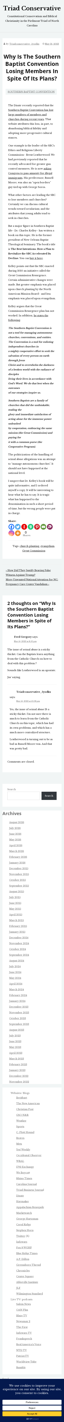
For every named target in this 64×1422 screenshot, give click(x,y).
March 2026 (16, 851)
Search (11, 789)
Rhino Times (24, 1178)
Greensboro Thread (28, 1264)
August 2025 (16, 891)
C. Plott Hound (25, 1132)
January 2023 (17, 1070)
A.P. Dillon (22, 1259)
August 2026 (16, 822)
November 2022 (19, 1081)
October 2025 (17, 879)
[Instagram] (11, 533)
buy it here (36, 258)
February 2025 (18, 926)
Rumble (21, 1367)
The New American (28, 1103)
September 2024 (19, 954)
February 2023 (18, 1064)
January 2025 (17, 931)
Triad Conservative (32, 8)
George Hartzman (27, 1218)
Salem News (23, 1304)
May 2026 (15, 839)
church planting (29, 546)
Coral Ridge (23, 1224)
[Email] (43, 527)
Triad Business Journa (29, 1189)
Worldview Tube (26, 1361)
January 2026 (17, 862)
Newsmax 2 (23, 1321)
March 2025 (16, 920)
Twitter (20, 1236)
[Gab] (30, 527)
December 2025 (18, 868)
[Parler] (50, 527)
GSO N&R (22, 1115)
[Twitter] (18, 527)
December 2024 (18, 937)
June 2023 (15, 1041)
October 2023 (17, 1018)
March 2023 (16, 1058)
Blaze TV (21, 1315)
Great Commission (33, 550)
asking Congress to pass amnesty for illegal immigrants (30, 173)
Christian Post (24, 1109)
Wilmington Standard (29, 1293)
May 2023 (15, 1047)
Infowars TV (24, 1332)
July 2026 (15, 828)
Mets (19, 1143)
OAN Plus (22, 1309)
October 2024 (17, 949)
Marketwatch (24, 1213)
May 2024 (15, 977)
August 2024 (16, 960)
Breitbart (21, 1097)
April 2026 (15, 845)
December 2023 (18, 1006)
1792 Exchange (25, 1166)
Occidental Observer (29, 1155)
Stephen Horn (24, 1230)
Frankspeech (24, 1338)
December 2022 (18, 1075)
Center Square (25, 1276)
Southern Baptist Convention (31, 91)
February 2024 (18, 995)
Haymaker (22, 1201)
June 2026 (15, 833)
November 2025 (19, 874)
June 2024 (15, 972)
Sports (20, 1126)
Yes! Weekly (23, 1149)
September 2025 (19, 885)
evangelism (47, 546)
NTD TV (21, 1350)
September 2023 (19, 1024)
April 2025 (15, 914)
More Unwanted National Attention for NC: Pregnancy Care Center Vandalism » (32, 582)
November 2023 (19, 1012)
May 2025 (15, 908)
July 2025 (15, 897)
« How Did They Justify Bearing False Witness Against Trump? (28, 572)
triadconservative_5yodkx (24, 44)
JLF (18, 1287)
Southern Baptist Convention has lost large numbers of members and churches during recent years (30, 115)
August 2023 (16, 1029)
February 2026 (18, 856)
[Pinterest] (37, 527)
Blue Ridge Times (27, 1253)
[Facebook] (11, 527)
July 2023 (15, 1035)
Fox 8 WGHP (24, 1247)
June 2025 (15, 903)
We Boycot (22, 1172)
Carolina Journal (26, 1184)
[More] (18, 533)
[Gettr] (24, 527)
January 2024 (17, 1001)
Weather (21, 1120)
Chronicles (23, 1270)
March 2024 (16, 989)
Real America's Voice (28, 1344)
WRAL (20, 1161)
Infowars (21, 1241)
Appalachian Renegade (30, 1207)
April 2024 (15, 983)
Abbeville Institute (27, 1282)
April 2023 (15, 1052)
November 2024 (19, 943)
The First (22, 1327)
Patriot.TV (22, 1355)
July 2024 (15, 966)
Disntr (20, 1195)
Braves (20, 1138)
